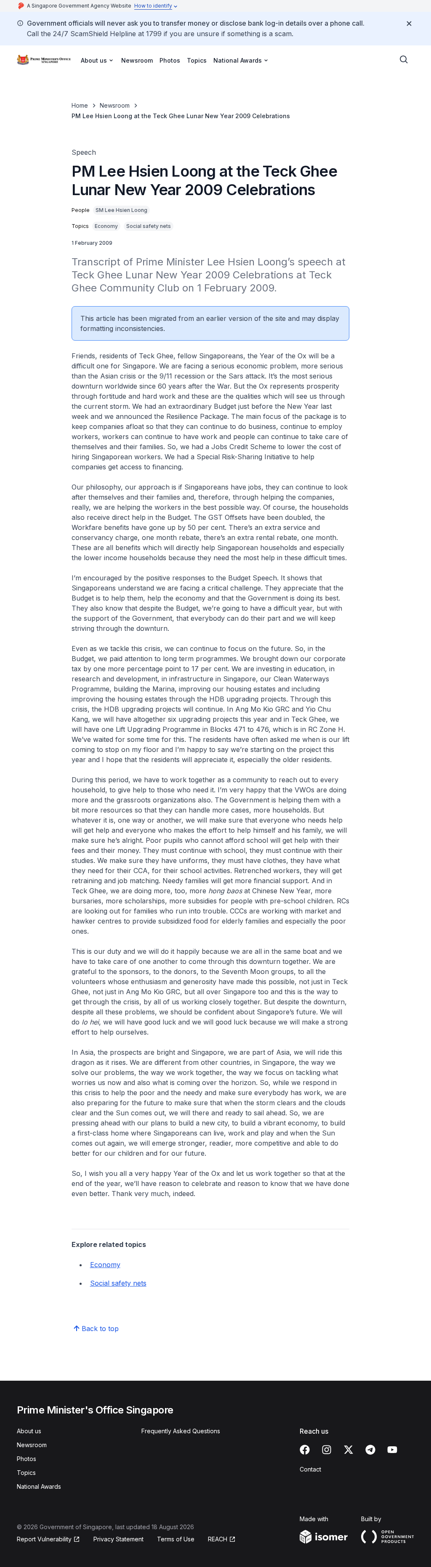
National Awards (39, 1486)
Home (80, 105)
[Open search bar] (404, 60)
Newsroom (137, 60)
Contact (310, 1469)
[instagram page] (327, 1450)
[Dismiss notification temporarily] (409, 23)
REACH (217, 1539)
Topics (197, 60)
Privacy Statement (118, 1539)
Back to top (100, 1328)
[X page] (348, 1450)
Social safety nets (118, 1283)
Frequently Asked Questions (180, 1431)
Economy (105, 1264)
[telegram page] (370, 1450)
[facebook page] (305, 1450)
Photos (170, 60)
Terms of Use (175, 1539)
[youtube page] (392, 1450)
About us (29, 1431)
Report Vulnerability (44, 1539)
